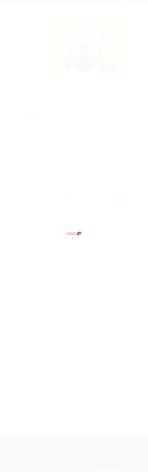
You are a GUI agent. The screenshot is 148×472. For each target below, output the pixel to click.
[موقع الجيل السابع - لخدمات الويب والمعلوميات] (74, 233)
